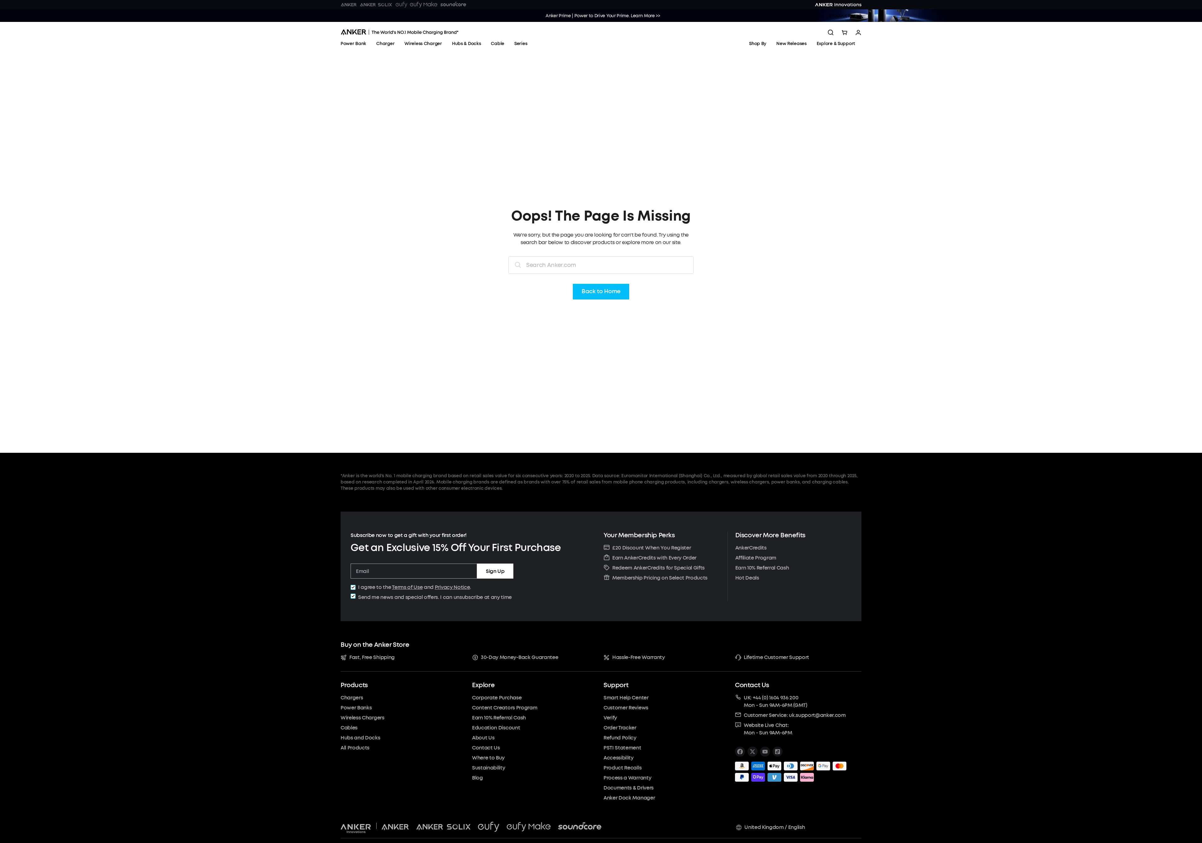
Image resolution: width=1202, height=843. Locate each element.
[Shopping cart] (844, 32)
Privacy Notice (452, 587)
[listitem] (740, 752)
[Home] (400, 32)
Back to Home (601, 291)
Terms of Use (407, 587)
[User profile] (858, 32)
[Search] (831, 32)
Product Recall (845, 16)
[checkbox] (353, 587)
